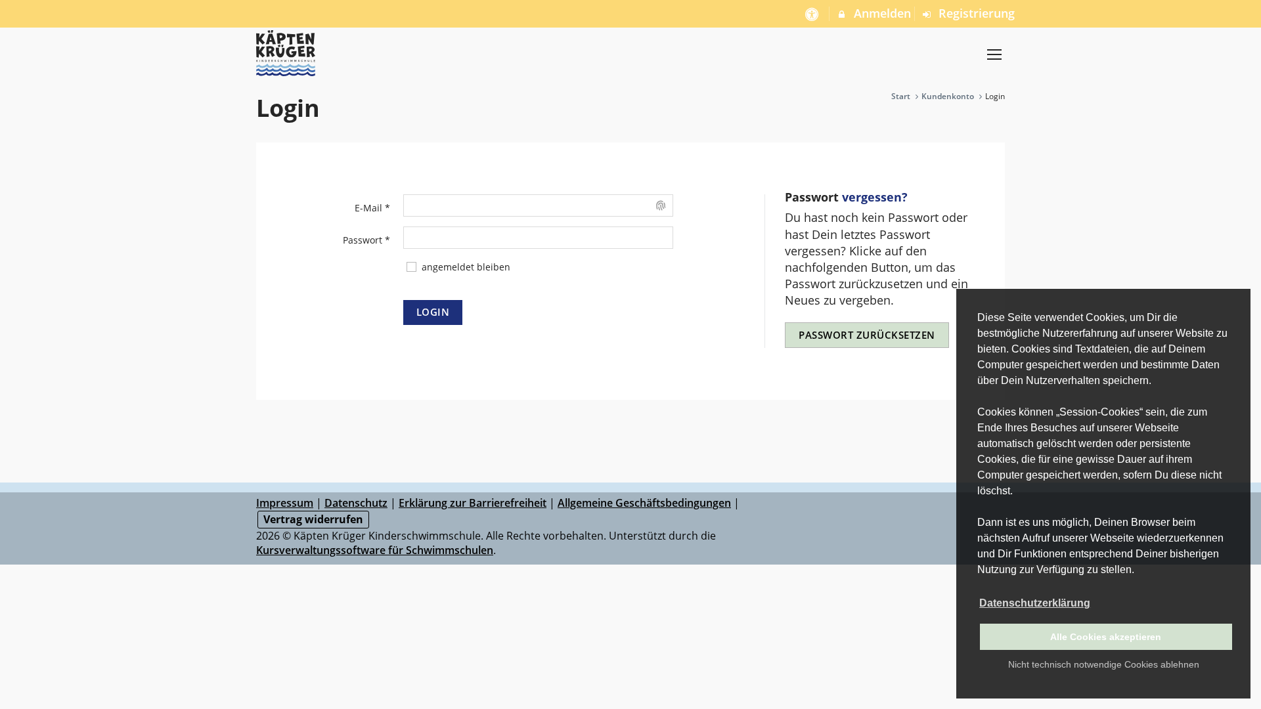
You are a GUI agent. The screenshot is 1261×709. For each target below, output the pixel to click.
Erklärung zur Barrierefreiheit (472, 503)
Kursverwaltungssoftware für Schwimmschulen (374, 550)
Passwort (366, 240)
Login (433, 311)
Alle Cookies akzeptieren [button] (1105, 637)
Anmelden (881, 13)
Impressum (284, 503)
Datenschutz (355, 503)
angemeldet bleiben (464, 267)
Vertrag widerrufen (313, 519)
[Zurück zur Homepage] (994, 54)
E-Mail (372, 208)
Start (900, 96)
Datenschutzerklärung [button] (1034, 603)
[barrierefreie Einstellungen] (813, 13)
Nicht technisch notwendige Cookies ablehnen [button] (1103, 664)
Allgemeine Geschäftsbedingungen (644, 503)
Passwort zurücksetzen (867, 334)
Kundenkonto (947, 96)
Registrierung (975, 13)
